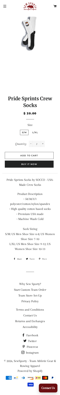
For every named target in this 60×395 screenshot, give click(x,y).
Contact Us (30, 315)
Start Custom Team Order (30, 290)
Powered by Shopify (30, 371)
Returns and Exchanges (30, 321)
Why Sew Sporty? (30, 284)
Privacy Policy (30, 301)
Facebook (32, 335)
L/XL (35, 132)
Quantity (20, 144)
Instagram (32, 352)
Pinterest (32, 347)
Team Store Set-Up (30, 295)
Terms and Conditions (30, 309)
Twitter (32, 341)
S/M (24, 132)
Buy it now (29, 164)
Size (30, 125)
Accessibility (30, 327)
